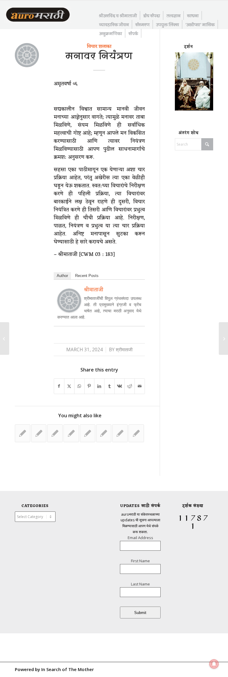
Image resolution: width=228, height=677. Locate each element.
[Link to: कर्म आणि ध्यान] (39, 433)
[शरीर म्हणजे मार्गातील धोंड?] (4, 338)
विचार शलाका (99, 46)
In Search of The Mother (67, 669)
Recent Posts (87, 275)
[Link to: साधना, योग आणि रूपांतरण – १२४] (104, 433)
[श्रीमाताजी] (69, 310)
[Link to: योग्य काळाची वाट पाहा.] (22, 433)
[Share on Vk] (119, 386)
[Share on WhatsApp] (79, 386)
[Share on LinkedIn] (99, 386)
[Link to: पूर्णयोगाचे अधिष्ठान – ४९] (55, 433)
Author (62, 275)
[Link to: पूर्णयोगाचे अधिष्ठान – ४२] (87, 433)
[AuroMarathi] (37, 15)
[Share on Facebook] (59, 386)
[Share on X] (69, 386)
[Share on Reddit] (129, 386)
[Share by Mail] (140, 386)
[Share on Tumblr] (109, 386)
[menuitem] (118, 15)
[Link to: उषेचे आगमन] (120, 433)
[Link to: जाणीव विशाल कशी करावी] (71, 433)
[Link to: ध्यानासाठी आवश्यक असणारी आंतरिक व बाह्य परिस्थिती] (136, 433)
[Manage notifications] (214, 664)
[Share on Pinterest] (89, 386)
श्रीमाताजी (124, 350)
